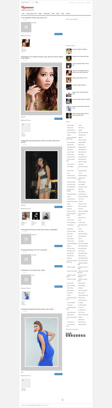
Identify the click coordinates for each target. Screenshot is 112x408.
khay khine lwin (82, 322)
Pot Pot (69, 295)
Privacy (58, 13)
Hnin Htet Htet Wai (83, 243)
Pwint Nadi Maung (71, 194)
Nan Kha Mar (70, 283)
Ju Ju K (80, 173)
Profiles (69, 135)
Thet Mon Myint (71, 130)
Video (53, 13)
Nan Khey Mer (81, 283)
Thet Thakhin (70, 166)
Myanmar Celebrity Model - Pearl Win (81, 99)
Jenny (68, 173)
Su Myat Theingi (82, 305)
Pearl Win (80, 189)
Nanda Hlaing (81, 285)
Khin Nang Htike (71, 186)
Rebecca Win (81, 297)
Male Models (47, 13)
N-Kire (68, 217)
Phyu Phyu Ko (81, 292)
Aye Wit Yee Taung (82, 233)
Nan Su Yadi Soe (71, 142)
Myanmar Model (71, 267)
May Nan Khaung (82, 175)
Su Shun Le (81, 307)
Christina (80, 201)
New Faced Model (82, 290)
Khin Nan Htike (71, 248)
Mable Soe (69, 206)
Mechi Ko (69, 208)
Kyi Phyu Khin (70, 253)
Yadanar (80, 317)
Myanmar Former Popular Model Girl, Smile (37, 309)
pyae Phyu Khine (82, 324)
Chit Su (80, 238)
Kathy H (69, 246)
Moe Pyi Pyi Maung (71, 178)
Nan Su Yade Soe (71, 285)
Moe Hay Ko (70, 127)
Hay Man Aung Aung (72, 243)
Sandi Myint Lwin (82, 194)
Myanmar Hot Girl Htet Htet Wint (80, 56)
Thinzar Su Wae (82, 140)
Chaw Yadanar (70, 238)
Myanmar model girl (83, 211)
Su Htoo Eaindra (71, 302)
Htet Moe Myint (82, 152)
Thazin (68, 196)
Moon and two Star (83, 260)
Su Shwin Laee (81, 310)
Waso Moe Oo (70, 314)
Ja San (68, 203)
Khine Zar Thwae (82, 203)
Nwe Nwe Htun (82, 147)
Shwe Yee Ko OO (82, 149)
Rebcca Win (81, 144)
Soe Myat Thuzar (82, 300)
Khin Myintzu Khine (83, 246)
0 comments (24, 19)
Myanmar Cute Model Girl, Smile (33, 270)
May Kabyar (81, 154)
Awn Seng (80, 231)
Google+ (72, 2)
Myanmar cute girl (82, 186)
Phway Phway (81, 191)
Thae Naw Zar (70, 225)
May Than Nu (70, 255)
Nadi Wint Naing (71, 182)
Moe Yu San (81, 127)
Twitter (82, 2)
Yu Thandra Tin (70, 322)
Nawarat (80, 137)
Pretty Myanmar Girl (83, 295)
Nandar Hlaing (81, 182)
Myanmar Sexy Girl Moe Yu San (79, 77)
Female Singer (70, 125)
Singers (40, 13)
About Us (68, 13)
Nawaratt (80, 288)
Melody (80, 130)
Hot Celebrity (81, 184)
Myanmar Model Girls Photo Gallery (34, 405)
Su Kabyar (80, 302)
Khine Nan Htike (71, 250)
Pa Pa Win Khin (71, 164)
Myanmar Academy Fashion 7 (79, 85)
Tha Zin (80, 125)
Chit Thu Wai (70, 170)
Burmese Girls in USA (31, 13)
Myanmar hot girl (71, 211)
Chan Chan (69, 236)
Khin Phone (70, 149)
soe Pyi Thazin (70, 152)
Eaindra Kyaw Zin (82, 170)
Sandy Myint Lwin (82, 157)
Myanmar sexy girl (71, 279)
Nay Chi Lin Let (82, 217)
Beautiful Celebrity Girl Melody (79, 49)
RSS (77, 2)
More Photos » (58, 34)
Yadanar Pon (81, 319)
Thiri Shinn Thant (71, 184)
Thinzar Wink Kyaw (71, 132)
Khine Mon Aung (82, 248)
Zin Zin (80, 229)
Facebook (89, 2)
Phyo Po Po (70, 292)
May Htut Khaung (82, 253)
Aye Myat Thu (70, 144)
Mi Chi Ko (80, 208)
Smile (79, 220)
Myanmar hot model (72, 271)
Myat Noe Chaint (71, 147)
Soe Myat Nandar (71, 222)
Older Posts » (62, 400)
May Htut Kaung (82, 206)
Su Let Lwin (70, 305)
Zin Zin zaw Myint (71, 231)
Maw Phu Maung (82, 161)
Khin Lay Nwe (70, 154)
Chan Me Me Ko (82, 236)
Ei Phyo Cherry (70, 241)
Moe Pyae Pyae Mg (82, 258)
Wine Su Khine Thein (83, 314)
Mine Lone (69, 258)
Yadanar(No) (70, 229)
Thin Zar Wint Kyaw (83, 196)
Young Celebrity (82, 142)
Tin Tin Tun (81, 199)
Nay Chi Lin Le (70, 290)
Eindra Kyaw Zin (82, 159)
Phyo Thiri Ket (70, 220)
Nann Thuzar (70, 288)
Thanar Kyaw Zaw (71, 312)
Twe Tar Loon (81, 312)
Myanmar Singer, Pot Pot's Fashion (34, 250)
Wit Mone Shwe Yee (83, 132)
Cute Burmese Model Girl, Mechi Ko (34, 18)
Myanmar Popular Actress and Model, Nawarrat (39, 229)
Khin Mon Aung (71, 175)
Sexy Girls (80, 164)
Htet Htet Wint (82, 135)
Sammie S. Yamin (71, 157)
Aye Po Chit (70, 233)
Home (23, 13)
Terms (62, 13)
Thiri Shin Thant (71, 199)
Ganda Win (81, 241)
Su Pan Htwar (81, 222)
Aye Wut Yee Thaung (72, 201)
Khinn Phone (81, 250)
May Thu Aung (81, 255)
